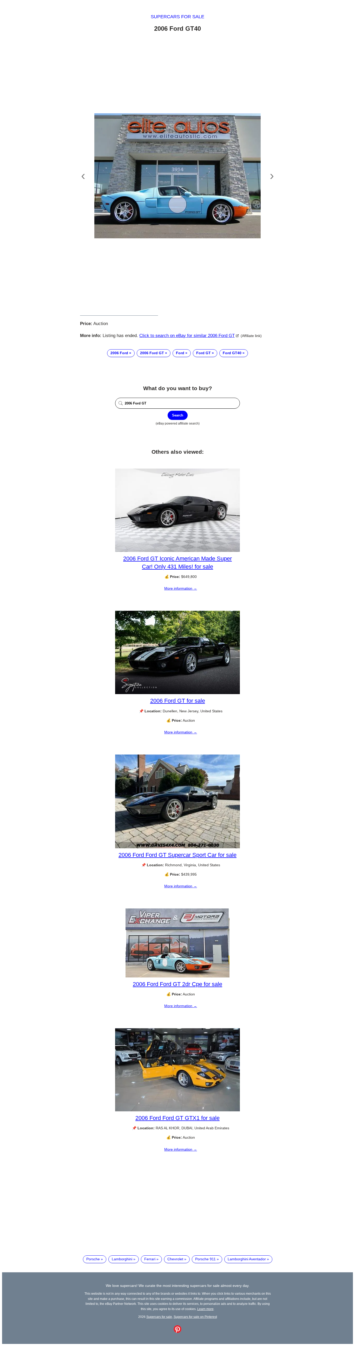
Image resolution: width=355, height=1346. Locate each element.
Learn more (205, 1309)
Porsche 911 (205, 1259)
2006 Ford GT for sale (177, 700)
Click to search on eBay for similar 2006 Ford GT (187, 335)
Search (177, 415)
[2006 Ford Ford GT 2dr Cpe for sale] (177, 976)
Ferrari (149, 1259)
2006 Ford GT (152, 353)
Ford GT (203, 353)
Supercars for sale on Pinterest (195, 1316)
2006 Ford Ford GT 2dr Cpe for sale (177, 984)
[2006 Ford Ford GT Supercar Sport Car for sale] (177, 847)
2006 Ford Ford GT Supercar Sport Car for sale (177, 855)
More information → (180, 588)
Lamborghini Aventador (247, 1259)
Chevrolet (175, 1259)
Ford (180, 353)
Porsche (93, 1259)
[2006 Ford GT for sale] (177, 693)
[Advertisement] (177, 73)
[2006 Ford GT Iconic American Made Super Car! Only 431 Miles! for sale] (177, 551)
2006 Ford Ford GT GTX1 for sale (177, 1118)
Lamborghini (122, 1259)
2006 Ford (119, 353)
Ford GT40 (232, 353)
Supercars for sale (177, 16)
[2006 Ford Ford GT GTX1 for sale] (177, 1110)
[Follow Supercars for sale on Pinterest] (177, 1332)
